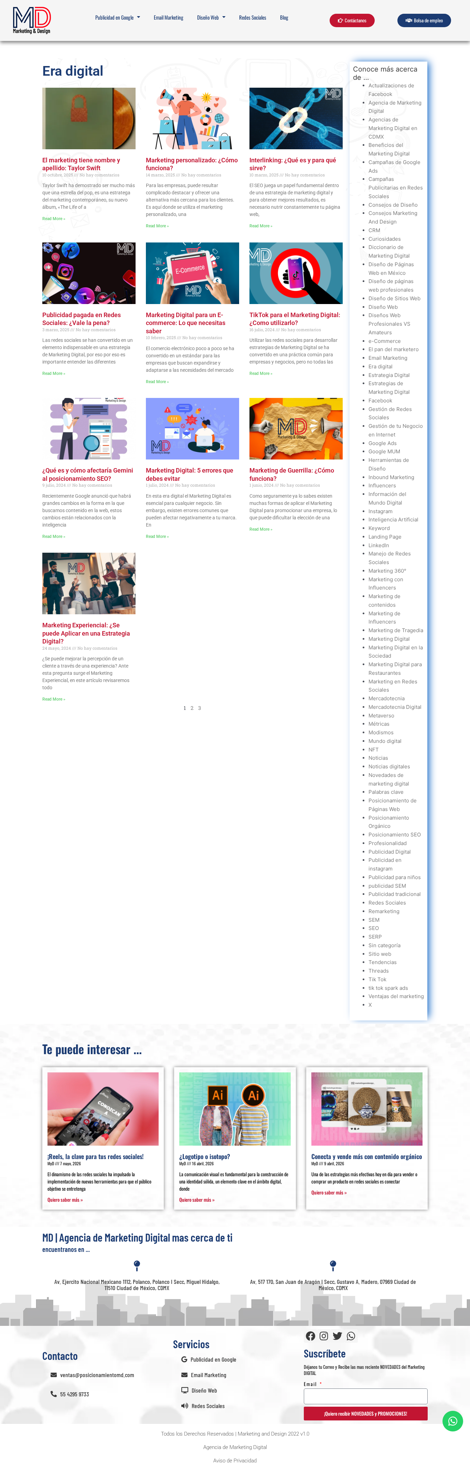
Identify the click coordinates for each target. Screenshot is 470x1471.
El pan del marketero (393, 349)
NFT (373, 749)
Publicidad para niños (394, 877)
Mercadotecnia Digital (394, 707)
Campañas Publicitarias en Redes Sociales (395, 187)
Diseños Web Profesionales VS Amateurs (389, 324)
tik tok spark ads (388, 988)
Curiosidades (384, 239)
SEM (374, 920)
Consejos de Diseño (393, 205)
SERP (375, 936)
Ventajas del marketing (396, 996)
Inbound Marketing (391, 477)
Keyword (379, 528)
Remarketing (383, 911)
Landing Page (385, 536)
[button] (235, 1434)
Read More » (53, 218)
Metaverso (381, 715)
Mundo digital (385, 741)
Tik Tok (377, 979)
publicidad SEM (387, 886)
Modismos (381, 732)
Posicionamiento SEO (394, 834)
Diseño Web (383, 307)
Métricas (378, 724)
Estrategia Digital (389, 375)
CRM (374, 230)
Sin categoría (384, 945)
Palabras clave (386, 792)
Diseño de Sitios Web (394, 298)
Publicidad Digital (389, 851)
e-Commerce (384, 341)
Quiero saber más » (65, 1199)
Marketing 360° (387, 570)
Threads (378, 970)
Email (311, 1383)
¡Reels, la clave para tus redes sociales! (95, 1156)
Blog (284, 17)
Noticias (378, 758)
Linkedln (378, 545)
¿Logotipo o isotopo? (204, 1156)
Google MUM (384, 451)
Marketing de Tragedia (395, 630)
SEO (373, 928)
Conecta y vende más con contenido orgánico (366, 1156)
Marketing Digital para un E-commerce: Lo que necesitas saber (185, 323)
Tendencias (382, 962)
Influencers (382, 485)
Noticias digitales (389, 766)
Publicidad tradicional (394, 894)
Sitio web (379, 954)
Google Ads (382, 443)
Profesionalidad (387, 843)
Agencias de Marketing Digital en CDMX (392, 128)
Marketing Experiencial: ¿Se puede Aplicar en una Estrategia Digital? (86, 633)
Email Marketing (168, 17)
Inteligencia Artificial (393, 519)
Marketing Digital (389, 639)
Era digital (380, 366)
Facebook (380, 400)
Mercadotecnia (386, 698)
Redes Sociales (252, 17)
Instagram (380, 511)
